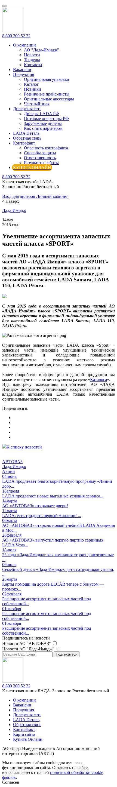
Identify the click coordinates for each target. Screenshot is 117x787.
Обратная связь (27, 138)
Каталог (31, 84)
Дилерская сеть (27, 108)
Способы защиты (40, 152)
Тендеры (32, 59)
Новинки (32, 89)
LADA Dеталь (26, 133)
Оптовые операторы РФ (46, 118)
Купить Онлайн (27, 739)
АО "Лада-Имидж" (41, 50)
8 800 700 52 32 (16, 176)
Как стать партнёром (43, 128)
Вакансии (22, 69)
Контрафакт (24, 143)
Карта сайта (24, 734)
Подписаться (66, 654)
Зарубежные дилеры (43, 123)
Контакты (33, 64)
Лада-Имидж (14, 210)
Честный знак (37, 104)
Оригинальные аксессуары (49, 99)
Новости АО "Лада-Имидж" (29, 649)
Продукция (23, 74)
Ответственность (40, 157)
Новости (32, 55)
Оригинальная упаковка (46, 79)
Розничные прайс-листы (46, 94)
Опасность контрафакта (46, 148)
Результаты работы (41, 162)
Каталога (98, 379)
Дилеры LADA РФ (41, 113)
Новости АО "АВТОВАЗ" (27, 643)
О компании (24, 45)
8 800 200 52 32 (16, 35)
